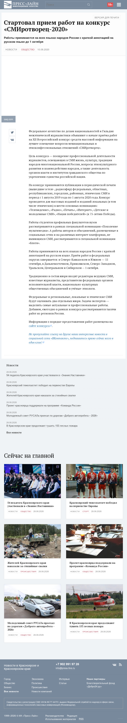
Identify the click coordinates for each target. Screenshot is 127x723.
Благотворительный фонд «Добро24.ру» (101, 684)
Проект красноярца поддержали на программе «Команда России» (43, 405)
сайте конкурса (39, 326)
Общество (28, 49)
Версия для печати (107, 17)
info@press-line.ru (65, 668)
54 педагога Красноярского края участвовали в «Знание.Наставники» (45, 375)
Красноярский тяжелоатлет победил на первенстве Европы (40, 385)
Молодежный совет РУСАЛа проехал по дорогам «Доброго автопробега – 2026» (52, 415)
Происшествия (28, 571)
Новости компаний (42, 691)
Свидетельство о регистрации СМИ (23, 701)
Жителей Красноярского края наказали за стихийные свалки (41, 395)
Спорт (86, 511)
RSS (120, 664)
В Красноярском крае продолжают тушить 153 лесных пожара (41, 425)
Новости (11, 49)
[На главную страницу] (21, 4)
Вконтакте (114, 664)
